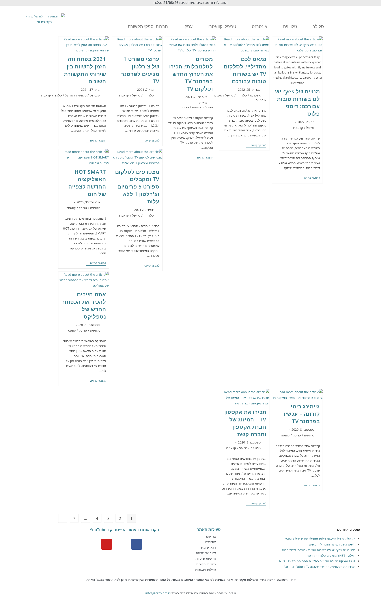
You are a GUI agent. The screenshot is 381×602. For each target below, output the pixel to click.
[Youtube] (106, 544)
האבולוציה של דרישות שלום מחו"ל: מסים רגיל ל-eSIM (319, 539)
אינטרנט (255, 95)
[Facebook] (136, 544)
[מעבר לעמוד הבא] (62, 518)
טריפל (310, 128)
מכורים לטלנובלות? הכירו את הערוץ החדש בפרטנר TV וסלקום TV (191, 73)
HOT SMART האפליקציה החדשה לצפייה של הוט (87, 183)
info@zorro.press (158, 593)
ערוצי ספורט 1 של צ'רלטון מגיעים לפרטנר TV (140, 70)
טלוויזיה (242, 95)
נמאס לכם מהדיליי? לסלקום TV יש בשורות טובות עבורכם (245, 70)
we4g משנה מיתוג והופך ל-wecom (332, 544)
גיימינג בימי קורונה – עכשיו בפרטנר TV (302, 414)
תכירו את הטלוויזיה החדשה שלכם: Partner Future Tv (319, 566)
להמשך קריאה (310, 178)
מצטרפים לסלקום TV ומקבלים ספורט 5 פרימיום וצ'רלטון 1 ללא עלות (137, 186)
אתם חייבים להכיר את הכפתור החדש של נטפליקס (84, 305)
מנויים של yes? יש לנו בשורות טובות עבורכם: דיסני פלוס (297, 102)
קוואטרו (298, 128)
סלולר (58, 95)
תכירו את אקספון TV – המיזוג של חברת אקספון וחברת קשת (245, 423)
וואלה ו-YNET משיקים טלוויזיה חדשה (331, 555)
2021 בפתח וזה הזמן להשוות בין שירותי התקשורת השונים (85, 70)
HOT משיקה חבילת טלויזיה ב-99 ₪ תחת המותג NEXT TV (317, 561)
